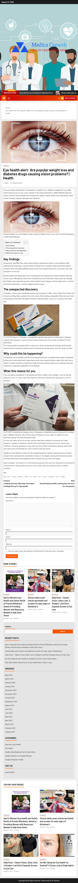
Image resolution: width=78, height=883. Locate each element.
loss (39, 476)
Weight (63, 476)
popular (44, 476)
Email (8, 537)
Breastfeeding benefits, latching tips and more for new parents (57, 483)
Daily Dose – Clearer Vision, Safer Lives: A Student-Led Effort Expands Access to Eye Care (62, 603)
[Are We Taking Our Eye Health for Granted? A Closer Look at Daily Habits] (57, 845)
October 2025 (10, 698)
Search (8, 627)
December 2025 (11, 690)
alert (9, 476)
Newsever (45, 881)
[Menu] (9, 98)
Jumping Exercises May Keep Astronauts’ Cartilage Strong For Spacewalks (19, 483)
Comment (10, 501)
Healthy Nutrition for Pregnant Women (18, 756)
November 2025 (11, 694)
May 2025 (8, 717)
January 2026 (10, 687)
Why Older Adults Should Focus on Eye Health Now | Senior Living (28, 663)
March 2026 (9, 679)
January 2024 (10, 732)
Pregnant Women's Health (14, 760)
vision (57, 476)
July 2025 (8, 709)
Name (8, 530)
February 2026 (10, 683)
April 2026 (8, 675)
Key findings (10, 246)
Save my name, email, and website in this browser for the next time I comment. (36, 551)
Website (9, 544)
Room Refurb (9, 772)
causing (14, 476)
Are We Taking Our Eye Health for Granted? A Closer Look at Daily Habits (30, 659)
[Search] (59, 98)
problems (51, 476)
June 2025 (9, 713)
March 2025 (9, 724)
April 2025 (8, 721)
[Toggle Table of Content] (24, 242)
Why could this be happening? (16, 251)
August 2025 (9, 705)
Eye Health (6, 165)
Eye (30, 476)
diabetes (20, 476)
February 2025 (10, 728)
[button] (9, 98)
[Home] (4, 98)
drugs (26, 476)
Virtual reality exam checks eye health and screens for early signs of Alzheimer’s (33, 651)
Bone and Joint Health (13, 745)
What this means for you (14, 253)
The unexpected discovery (15, 248)
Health (35, 476)
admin (7, 183)
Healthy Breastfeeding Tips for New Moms (20, 752)
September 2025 (11, 702)
